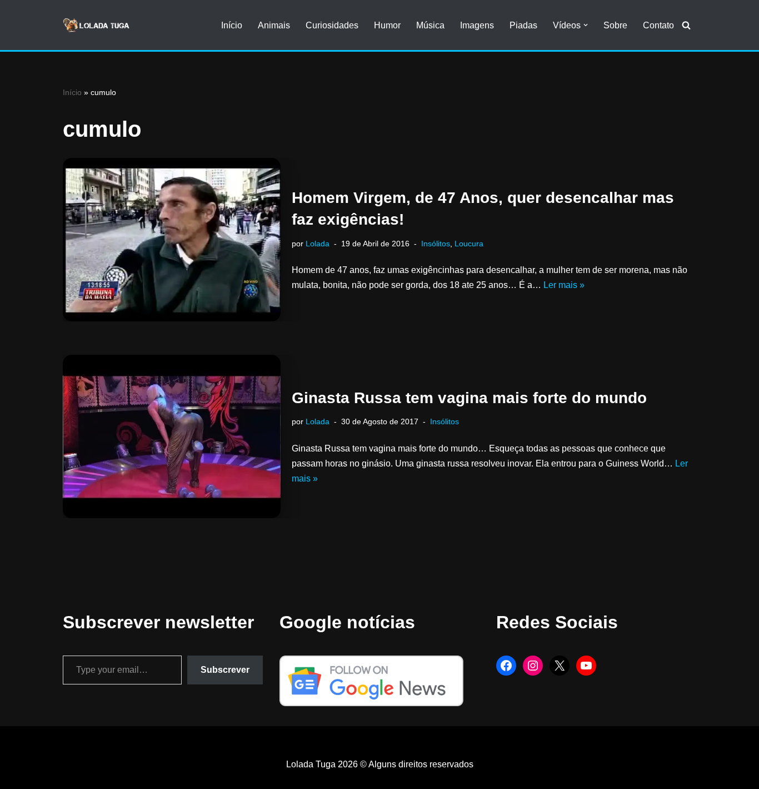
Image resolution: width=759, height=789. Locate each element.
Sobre (615, 25)
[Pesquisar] (686, 25)
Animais (274, 25)
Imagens (477, 25)
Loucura (469, 243)
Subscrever (225, 669)
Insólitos (435, 243)
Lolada (317, 243)
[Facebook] (506, 666)
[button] (585, 25)
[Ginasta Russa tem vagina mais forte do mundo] (172, 436)
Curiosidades (332, 25)
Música (430, 25)
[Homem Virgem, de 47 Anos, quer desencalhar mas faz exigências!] (172, 239)
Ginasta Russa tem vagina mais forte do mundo (469, 397)
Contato (658, 25)
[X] (560, 666)
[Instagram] (533, 666)
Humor (387, 25)
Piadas (523, 25)
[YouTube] (586, 666)
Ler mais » (564, 285)
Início (231, 25)
